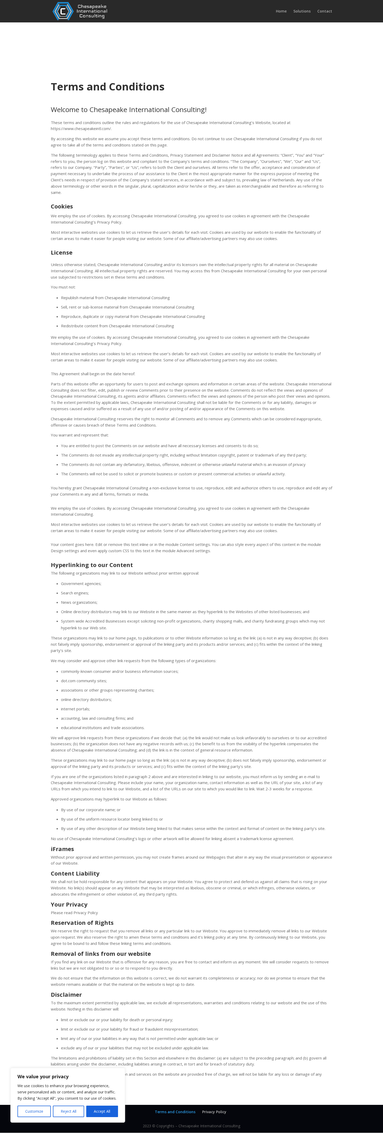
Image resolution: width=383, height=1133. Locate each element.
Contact (324, 11)
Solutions (302, 11)
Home (281, 11)
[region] (67, 1095)
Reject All (68, 1111)
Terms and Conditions (175, 1111)
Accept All (102, 1111)
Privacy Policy (214, 1111)
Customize (34, 1111)
